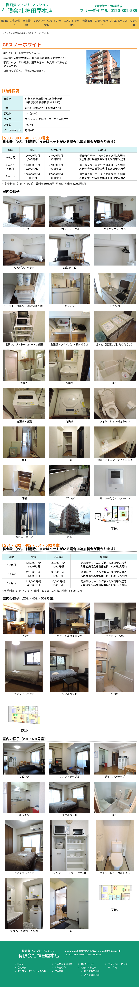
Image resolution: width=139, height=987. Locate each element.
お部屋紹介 (15, 23)
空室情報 (27, 23)
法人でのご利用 (92, 974)
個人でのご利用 (92, 971)
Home (4, 20)
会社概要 (87, 20)
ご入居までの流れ (71, 23)
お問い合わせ (101, 23)
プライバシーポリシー (119, 963)
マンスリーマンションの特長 (47, 23)
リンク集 (134, 23)
